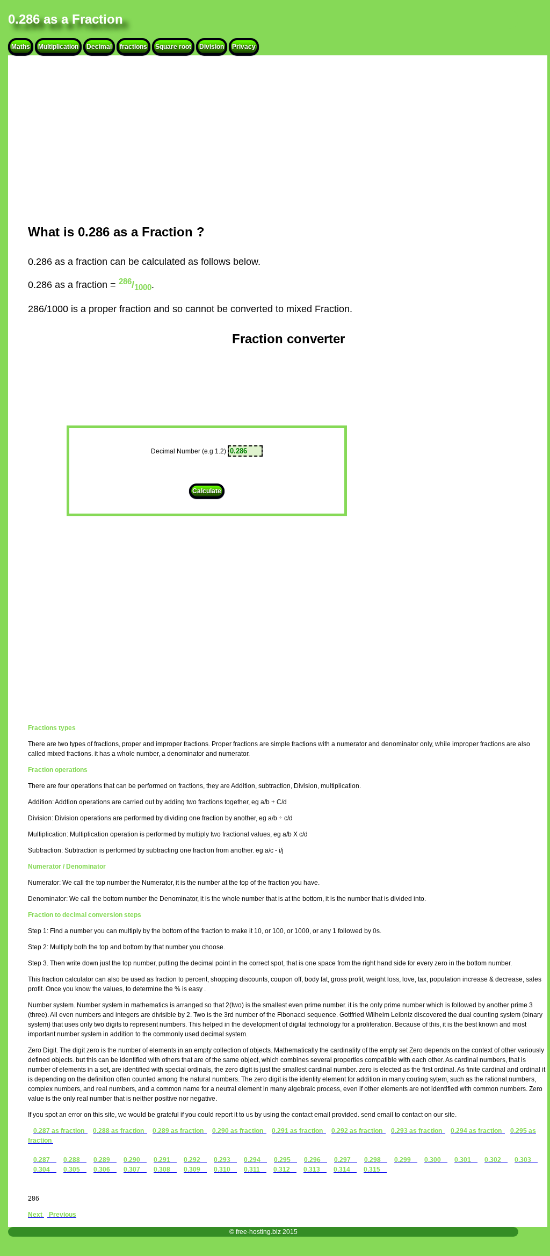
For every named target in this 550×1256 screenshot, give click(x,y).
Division (211, 46)
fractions (133, 46)
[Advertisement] (288, 140)
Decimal (99, 46)
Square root (173, 46)
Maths (20, 46)
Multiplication (58, 46)
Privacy (244, 46)
